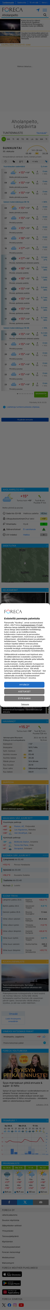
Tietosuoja (25, 704)
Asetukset (24, 691)
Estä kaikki (24, 698)
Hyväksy (24, 685)
